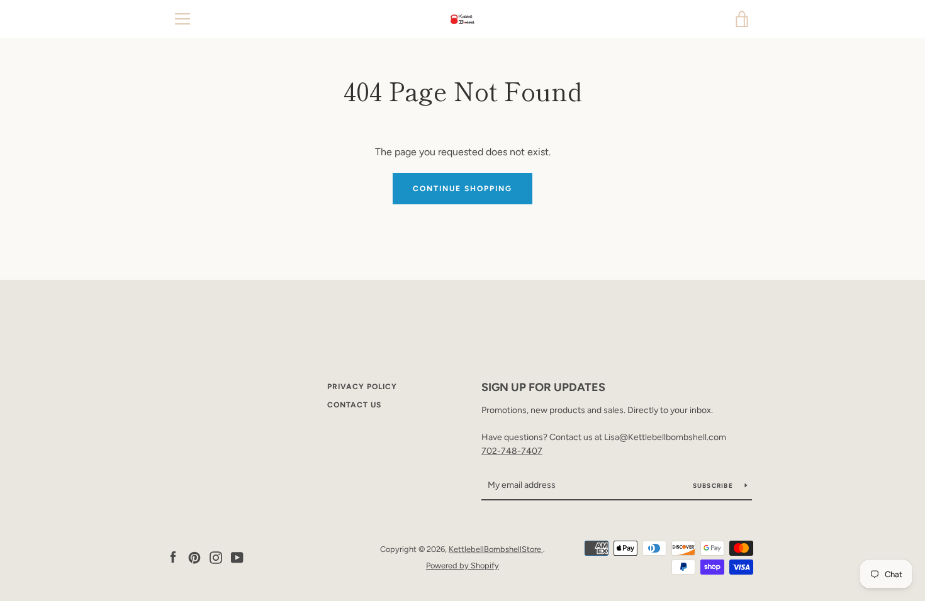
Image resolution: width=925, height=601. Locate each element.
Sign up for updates (543, 387)
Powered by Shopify (462, 565)
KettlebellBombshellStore (496, 549)
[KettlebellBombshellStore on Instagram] (216, 557)
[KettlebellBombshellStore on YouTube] (237, 557)
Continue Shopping (462, 188)
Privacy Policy (362, 386)
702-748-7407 (511, 451)
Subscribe (714, 486)
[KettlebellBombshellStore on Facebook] (173, 557)
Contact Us (354, 404)
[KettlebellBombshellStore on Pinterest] (194, 557)
